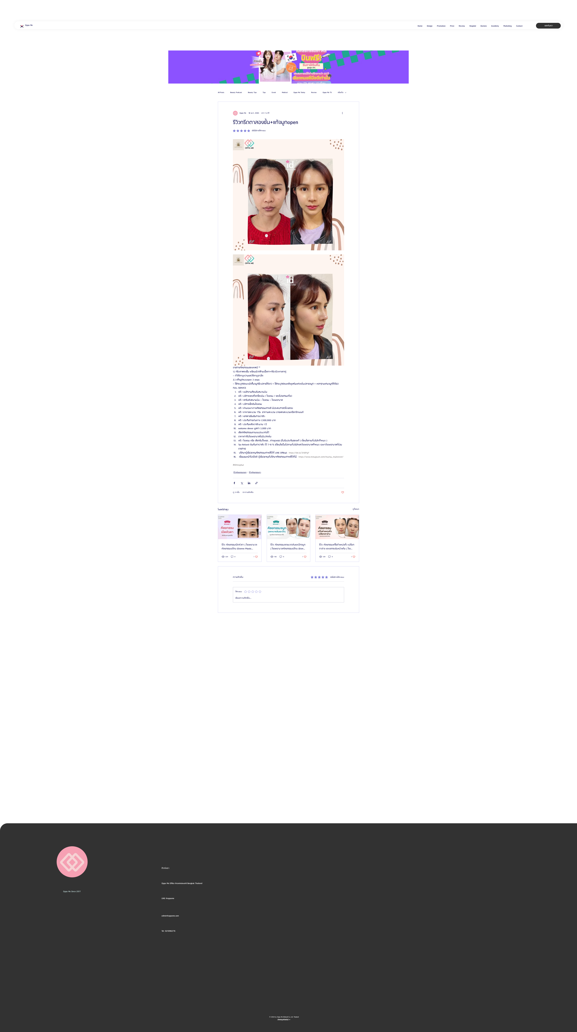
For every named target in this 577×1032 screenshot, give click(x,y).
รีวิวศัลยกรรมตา (255, 472)
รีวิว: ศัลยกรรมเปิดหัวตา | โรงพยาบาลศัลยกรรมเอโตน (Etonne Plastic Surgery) (239, 547)
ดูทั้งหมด (356, 509)
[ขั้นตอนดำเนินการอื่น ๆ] (342, 113)
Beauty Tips (252, 92)
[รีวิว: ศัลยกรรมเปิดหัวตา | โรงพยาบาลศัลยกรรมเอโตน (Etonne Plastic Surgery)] (239, 527)
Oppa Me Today (299, 92)
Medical (284, 92)
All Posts (221, 92)
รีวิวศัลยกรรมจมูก (240, 472)
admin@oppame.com (170, 916)
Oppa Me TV (327, 92)
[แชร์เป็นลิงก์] (256, 483)
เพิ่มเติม (340, 92)
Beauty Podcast (236, 92)
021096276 (170, 931)
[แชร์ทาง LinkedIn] (249, 483)
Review (314, 92)
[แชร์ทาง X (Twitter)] (241, 483)
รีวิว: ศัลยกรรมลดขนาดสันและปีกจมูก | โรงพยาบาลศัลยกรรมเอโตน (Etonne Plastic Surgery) (288, 547)
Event (274, 92)
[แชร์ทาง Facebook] (234, 483)
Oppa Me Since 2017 (72, 891)
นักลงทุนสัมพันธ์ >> (284, 1019)
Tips (264, 92)
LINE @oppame (168, 898)
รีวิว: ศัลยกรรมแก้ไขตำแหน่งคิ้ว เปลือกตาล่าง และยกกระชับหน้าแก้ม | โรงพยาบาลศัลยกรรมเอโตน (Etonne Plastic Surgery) (336, 547)
